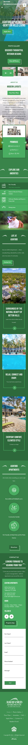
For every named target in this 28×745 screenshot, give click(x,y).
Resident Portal (14, 721)
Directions (14, 547)
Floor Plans (7, 715)
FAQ (22, 715)
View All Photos (14, 61)
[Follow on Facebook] (6, 616)
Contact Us (7, 262)
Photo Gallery (17, 712)
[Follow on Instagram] (11, 616)
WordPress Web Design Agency (14, 739)
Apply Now (7, 31)
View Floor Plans (14, 93)
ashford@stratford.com (14, 596)
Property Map (10, 623)
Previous (5, 73)
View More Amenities (14, 187)
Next (11, 73)
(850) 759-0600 (11, 593)
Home (9, 712)
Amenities (16, 715)
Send (10, 682)
